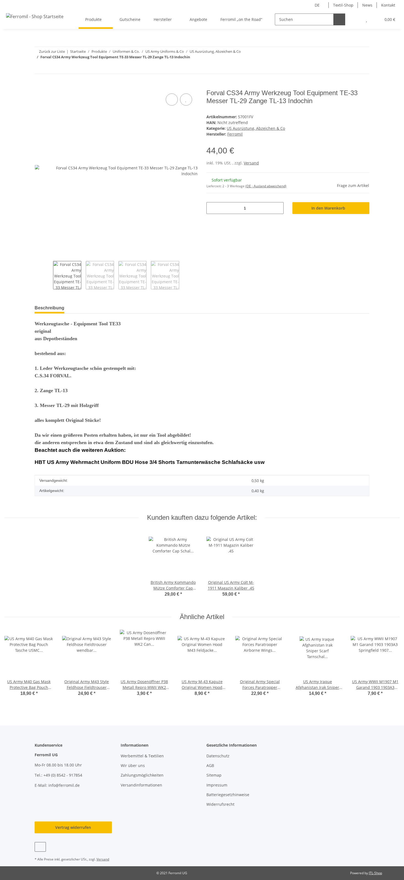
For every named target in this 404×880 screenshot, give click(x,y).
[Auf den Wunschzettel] (186, 100)
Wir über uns (133, 765)
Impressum (216, 785)
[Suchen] (339, 19)
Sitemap (214, 775)
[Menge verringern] (212, 208)
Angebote (198, 19)
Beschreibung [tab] (49, 308)
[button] (355, 19)
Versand (251, 163)
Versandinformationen (141, 785)
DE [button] (317, 5)
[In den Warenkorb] (39, 86)
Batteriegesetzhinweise (227, 794)
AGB (210, 765)
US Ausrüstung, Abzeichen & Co (256, 128)
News (367, 5)
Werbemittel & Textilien (142, 755)
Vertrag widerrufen (73, 827)
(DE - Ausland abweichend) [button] (265, 186)
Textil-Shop (343, 5)
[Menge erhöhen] (277, 208)
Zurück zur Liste (52, 51)
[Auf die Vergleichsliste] (172, 100)
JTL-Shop (375, 873)
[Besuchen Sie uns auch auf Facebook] (40, 847)
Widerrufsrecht (220, 804)
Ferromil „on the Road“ (241, 19)
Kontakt (388, 5)
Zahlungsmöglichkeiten (142, 775)
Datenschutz (217, 755)
